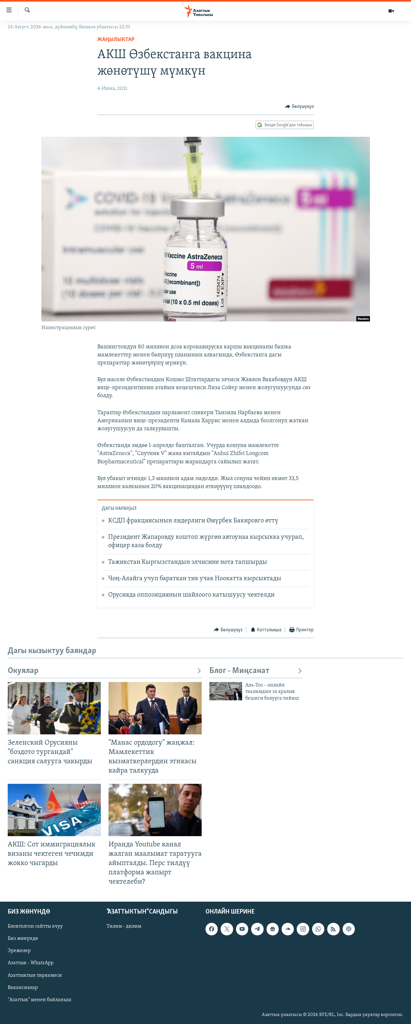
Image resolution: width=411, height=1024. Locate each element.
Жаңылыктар (116, 40)
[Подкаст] (349, 929)
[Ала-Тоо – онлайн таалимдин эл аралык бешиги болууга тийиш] (225, 691)
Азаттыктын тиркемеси (35, 975)
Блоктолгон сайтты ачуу (35, 926)
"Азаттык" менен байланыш (39, 999)
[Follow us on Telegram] (257, 929)
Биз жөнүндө (23, 938)
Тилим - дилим (124, 926)
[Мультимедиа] (391, 10)
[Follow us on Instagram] (303, 929)
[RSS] (333, 929)
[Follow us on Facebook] (212, 929)
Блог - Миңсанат (239, 671)
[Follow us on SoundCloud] (288, 929)
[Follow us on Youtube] (242, 929)
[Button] (299, 106)
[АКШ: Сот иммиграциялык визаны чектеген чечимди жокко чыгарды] (54, 810)
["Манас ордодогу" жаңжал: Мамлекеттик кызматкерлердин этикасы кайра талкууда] (155, 708)
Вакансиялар (23, 987)
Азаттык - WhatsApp (31, 963)
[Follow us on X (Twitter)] (227, 929)
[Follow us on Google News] (273, 929)
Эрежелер (19, 951)
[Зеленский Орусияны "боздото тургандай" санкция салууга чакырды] (54, 708)
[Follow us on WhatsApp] (318, 929)
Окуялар (23, 671)
